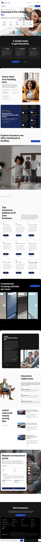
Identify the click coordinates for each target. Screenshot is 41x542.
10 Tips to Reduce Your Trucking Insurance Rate (32, 424)
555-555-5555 (23, 18)
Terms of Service (22, 532)
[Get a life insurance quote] (11, 23)
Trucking (27, 419)
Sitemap (25, 532)
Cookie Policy (18, 532)
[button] (1, 167)
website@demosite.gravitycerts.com (7, 524)
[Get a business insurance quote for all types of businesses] (24, 23)
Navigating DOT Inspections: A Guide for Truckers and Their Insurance (32, 437)
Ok (21, 540)
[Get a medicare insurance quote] (17, 23)
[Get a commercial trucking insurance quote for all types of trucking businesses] (30, 23)
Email (15, 470)
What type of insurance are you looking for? (7, 481)
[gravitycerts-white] (5, 534)
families (2, 18)
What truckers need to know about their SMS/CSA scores (32, 411)
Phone (3, 470)
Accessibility (11, 532)
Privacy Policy (14, 532)
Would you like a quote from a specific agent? (18, 481)
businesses (23, 17)
